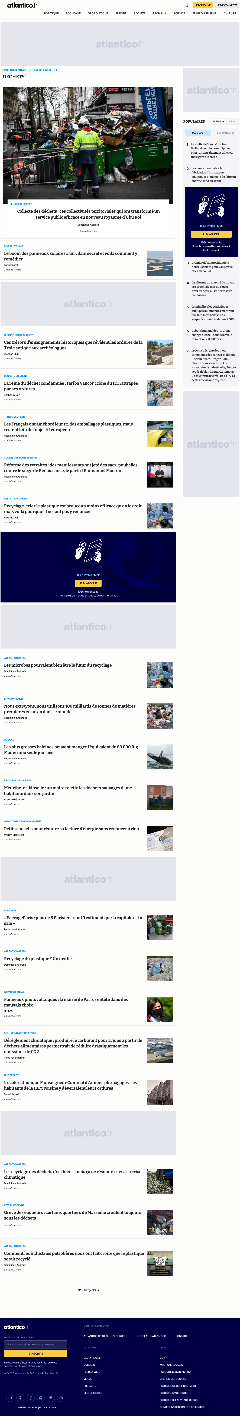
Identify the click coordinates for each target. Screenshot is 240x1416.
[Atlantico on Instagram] (51, 1398)
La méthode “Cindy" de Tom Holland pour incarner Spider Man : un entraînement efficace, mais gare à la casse (212, 151)
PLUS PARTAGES (225, 132)
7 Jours (233, 121)
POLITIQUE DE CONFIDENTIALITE (178, 1385)
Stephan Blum (11, 353)
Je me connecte (227, 5)
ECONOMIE (73, 13)
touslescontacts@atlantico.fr (35, 1407)
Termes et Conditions (30, 1366)
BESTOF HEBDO (93, 1392)
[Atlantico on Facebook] (31, 1398)
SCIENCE (179, 13)
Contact (181, 1335)
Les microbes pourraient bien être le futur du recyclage (58, 665)
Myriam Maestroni (14, 834)
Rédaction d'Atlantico (15, 435)
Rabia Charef (11, 264)
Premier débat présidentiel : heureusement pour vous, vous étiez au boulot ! (212, 267)
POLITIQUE (51, 13)
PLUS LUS (197, 132)
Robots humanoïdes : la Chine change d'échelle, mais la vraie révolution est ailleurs (212, 335)
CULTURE (230, 13)
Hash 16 (8, 1010)
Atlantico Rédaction (14, 799)
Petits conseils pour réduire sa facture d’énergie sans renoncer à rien (71, 828)
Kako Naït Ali (11, 517)
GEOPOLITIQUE (98, 13)
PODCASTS (90, 1385)
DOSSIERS (89, 1364)
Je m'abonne (88, 583)
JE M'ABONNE (203, 5)
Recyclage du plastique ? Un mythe (38, 958)
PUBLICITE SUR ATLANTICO (175, 1371)
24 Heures (218, 121)
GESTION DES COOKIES (173, 1378)
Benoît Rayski (11, 1094)
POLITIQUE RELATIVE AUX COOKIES (179, 1399)
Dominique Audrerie (88, 224)
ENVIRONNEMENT (204, 13)
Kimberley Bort (12, 394)
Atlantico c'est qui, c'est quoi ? (105, 1335)
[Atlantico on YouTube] (61, 1398)
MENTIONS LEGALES (171, 1364)
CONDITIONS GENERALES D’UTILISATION (182, 1406)
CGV (162, 1357)
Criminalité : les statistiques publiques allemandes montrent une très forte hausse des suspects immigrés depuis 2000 (213, 313)
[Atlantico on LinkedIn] (41, 1398)
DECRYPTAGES (92, 1357)
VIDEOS (88, 1378)
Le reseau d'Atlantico (151, 1335)
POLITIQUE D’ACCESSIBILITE (175, 1392)
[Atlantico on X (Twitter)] (20, 1398)
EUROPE (121, 13)
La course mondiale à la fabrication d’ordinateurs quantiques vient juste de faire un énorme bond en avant (214, 175)
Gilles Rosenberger (14, 1057)
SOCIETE (139, 13)
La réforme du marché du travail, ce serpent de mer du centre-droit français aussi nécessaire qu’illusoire (213, 289)
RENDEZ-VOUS (92, 1371)
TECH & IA (159, 13)
